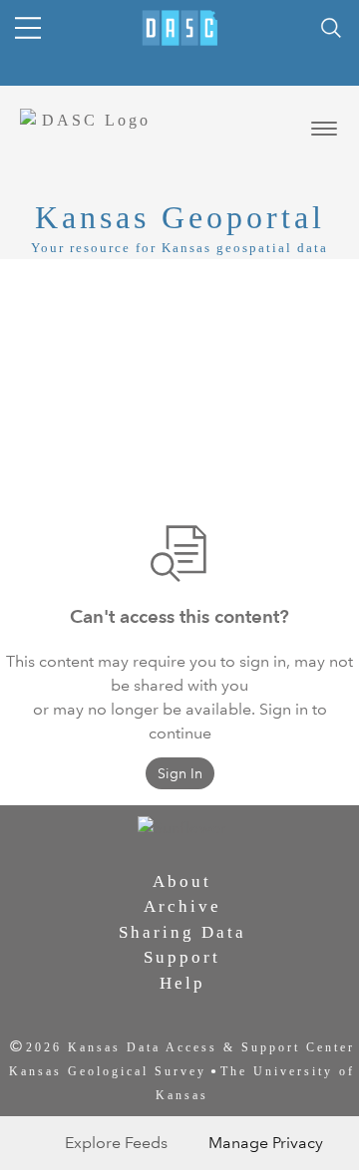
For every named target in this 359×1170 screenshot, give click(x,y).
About (182, 881)
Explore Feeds (116, 1142)
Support (182, 957)
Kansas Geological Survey (107, 1071)
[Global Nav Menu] (28, 28)
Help (182, 983)
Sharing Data (182, 932)
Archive (182, 906)
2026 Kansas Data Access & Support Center (190, 1047)
